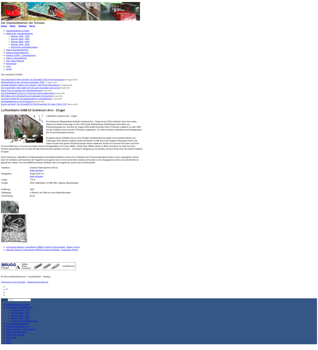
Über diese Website (15, 60)
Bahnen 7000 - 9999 (20, 44)
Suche (9, 69)
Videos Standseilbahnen (17, 50)
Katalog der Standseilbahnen (19, 33)
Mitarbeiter (11, 63)
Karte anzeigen (36, 170)
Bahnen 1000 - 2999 (20, 36)
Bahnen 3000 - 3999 (20, 39)
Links (8, 66)
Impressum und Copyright (13, 282)
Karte (32, 26)
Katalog (22, 26)
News (13, 26)
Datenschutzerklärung (37, 282)
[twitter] (7, 289)
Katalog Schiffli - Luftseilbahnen (21, 55)
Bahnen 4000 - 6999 (20, 41)
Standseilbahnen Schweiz (17, 30)
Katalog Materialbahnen (17, 52)
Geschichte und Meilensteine (24, 47)
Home (4, 26)
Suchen (4, 299)
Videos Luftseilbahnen (16, 58)
